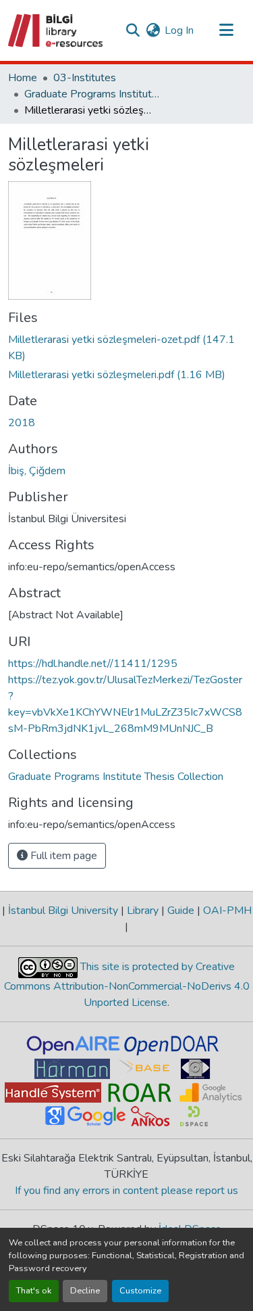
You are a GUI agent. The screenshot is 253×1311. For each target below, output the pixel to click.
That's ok (33, 1291)
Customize (140, 1291)
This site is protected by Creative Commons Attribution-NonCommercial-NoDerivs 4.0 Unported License (127, 984)
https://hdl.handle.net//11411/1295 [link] (92, 663)
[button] (56, 30)
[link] (126, 347)
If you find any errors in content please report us (126, 1190)
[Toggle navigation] (226, 30)
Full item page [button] (62, 855)
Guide (181, 910)
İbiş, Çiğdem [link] (36, 470)
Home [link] (22, 77)
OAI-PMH (226, 910)
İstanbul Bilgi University (63, 910)
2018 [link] (21, 422)
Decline (85, 1291)
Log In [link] (179, 30)
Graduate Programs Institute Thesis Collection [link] (91, 94)
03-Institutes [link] (84, 77)
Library (142, 910)
